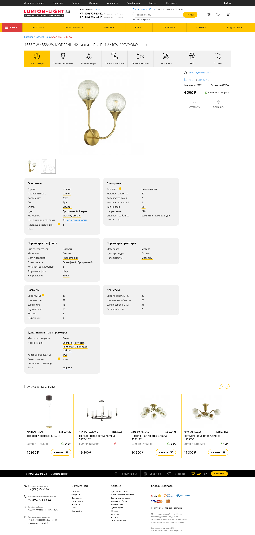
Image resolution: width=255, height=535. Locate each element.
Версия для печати (200, 73)
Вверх (66, 275)
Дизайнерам (133, 2)
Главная (28, 37)
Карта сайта (76, 511)
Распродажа (77, 501)
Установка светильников (122, 494)
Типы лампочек (118, 520)
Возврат (76, 2)
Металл (67, 215)
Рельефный (69, 262)
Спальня (67, 342)
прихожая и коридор (75, 346)
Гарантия (58, 2)
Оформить (219, 474)
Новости (115, 514)
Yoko (65, 198)
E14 (144, 206)
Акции (74, 507)
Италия (67, 189)
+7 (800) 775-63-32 (101, 13)
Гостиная (79, 342)
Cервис (116, 486)
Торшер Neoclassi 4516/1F (43, 435)
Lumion (67, 193)
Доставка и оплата (34, 2)
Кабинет (67, 350)
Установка (112, 2)
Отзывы (93, 2)
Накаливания (149, 189)
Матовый (147, 257)
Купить (58, 452)
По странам (76, 498)
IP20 (65, 354)
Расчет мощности (76, 220)
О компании (79, 486)
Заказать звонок (59, 473)
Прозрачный (70, 211)
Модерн (67, 206)
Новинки (75, 504)
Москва (97, 9)
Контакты (171, 2)
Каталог (15, 27)
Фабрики (75, 494)
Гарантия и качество (120, 498)
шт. (199, 473)
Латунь (83, 211)
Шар (65, 271)
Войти (227, 3)
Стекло (76, 215)
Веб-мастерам (117, 504)
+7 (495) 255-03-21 (101, 17)
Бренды (153, 2)
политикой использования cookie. (168, 522)
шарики (67, 367)
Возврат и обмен (119, 501)
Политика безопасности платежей (166, 507)
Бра (48, 37)
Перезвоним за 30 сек (144, 9)
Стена (66, 338)
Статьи (114, 517)
